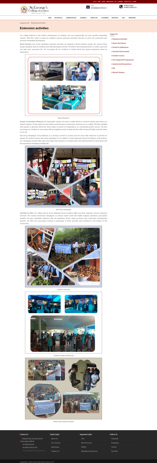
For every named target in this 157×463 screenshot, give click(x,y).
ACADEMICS (83, 18)
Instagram (115, 443)
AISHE (103, 1)
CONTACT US (127, 1)
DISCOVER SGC (58, 18)
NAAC (95, 1)
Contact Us (55, 451)
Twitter (114, 447)
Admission (55, 447)
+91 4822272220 (28, 444)
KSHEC (83, 447)
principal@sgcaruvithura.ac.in (34, 450)
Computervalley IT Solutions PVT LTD (45, 462)
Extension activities (38, 23)
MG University (86, 443)
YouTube (114, 451)
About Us (54, 439)
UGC (82, 439)
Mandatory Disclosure (89, 451)
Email (92, 5)
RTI (115, 1)
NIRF (99, 1)
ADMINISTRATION (71, 18)
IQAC (123, 18)
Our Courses (55, 443)
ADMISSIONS (132, 18)
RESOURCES (115, 18)
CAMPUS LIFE (93, 18)
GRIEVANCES (109, 1)
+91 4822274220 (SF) (29, 447)
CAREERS (120, 1)
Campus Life (24, 23)
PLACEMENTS (105, 18)
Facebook (114, 439)
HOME (49, 18)
